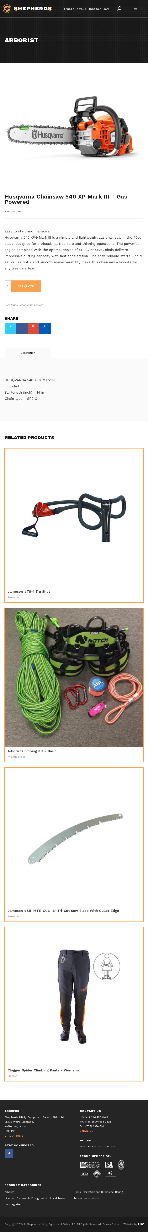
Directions (14, 1135)
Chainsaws (27, 190)
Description (27, 352)
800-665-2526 (99, 9)
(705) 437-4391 (94, 1126)
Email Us (86, 1131)
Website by (130, 1224)
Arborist (11, 190)
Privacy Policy (110, 1224)
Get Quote (26, 286)
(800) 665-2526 (101, 1121)
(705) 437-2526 (75, 9)
